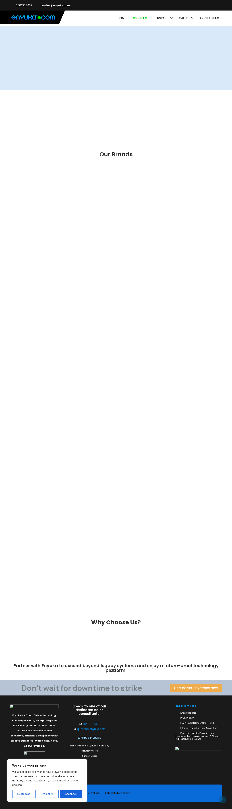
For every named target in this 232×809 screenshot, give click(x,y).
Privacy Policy (187, 717)
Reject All (47, 794)
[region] (47, 780)
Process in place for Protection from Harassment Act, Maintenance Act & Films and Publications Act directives (198, 736)
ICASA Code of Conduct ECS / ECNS (197, 722)
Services (160, 18)
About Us (139, 18)
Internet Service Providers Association (198, 728)
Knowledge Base (188, 712)
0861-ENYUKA (91, 724)
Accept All (71, 794)
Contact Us (209, 18)
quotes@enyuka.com (55, 5)
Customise (23, 794)
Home (122, 18)
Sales (183, 18)
